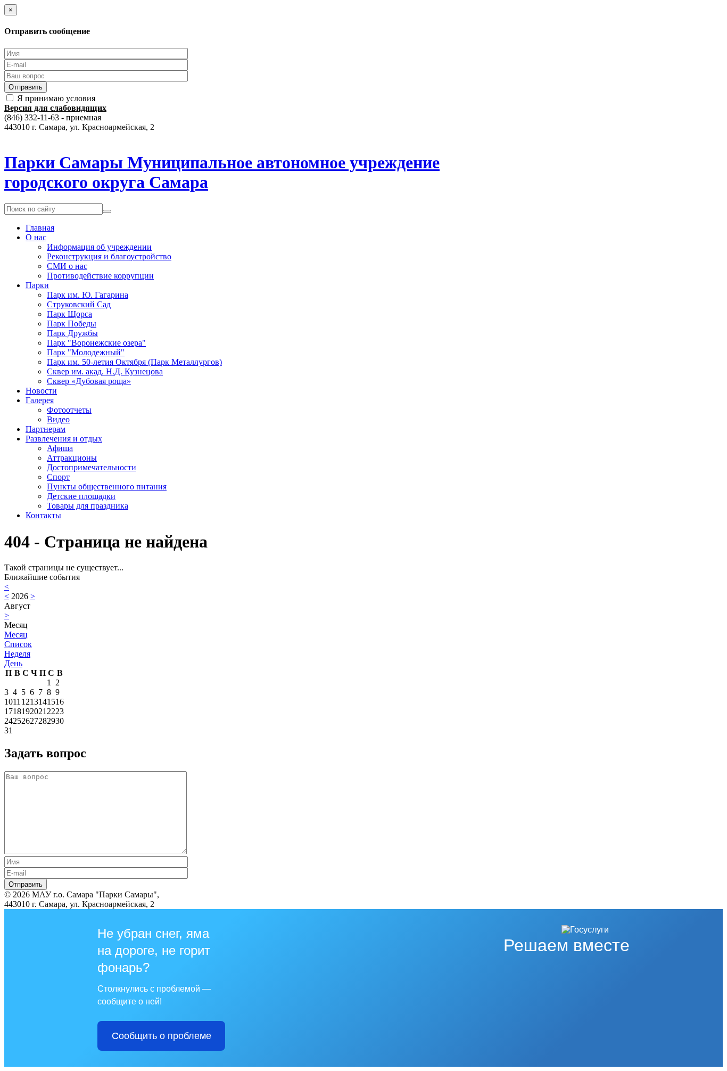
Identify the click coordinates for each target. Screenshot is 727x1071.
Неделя (17, 653)
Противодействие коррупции (100, 275)
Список (18, 644)
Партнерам (45, 429)
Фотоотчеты (69, 409)
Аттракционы (72, 457)
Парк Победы (71, 323)
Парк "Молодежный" (86, 352)
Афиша (60, 448)
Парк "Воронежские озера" (96, 342)
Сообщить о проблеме (161, 1036)
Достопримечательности (91, 467)
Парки (37, 285)
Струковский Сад (79, 304)
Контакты (43, 515)
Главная (40, 227)
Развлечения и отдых (64, 438)
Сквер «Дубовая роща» (89, 381)
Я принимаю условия (56, 98)
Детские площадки (81, 496)
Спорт (58, 476)
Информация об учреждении (99, 246)
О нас (36, 237)
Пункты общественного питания (107, 486)
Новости (41, 390)
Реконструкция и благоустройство (109, 256)
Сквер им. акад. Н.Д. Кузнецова (105, 371)
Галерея (40, 400)
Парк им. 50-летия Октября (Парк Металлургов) (134, 361)
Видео (58, 419)
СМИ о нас (67, 266)
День (13, 663)
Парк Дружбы (72, 333)
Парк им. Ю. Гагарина (87, 294)
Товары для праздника (87, 505)
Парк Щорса (69, 313)
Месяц (16, 634)
